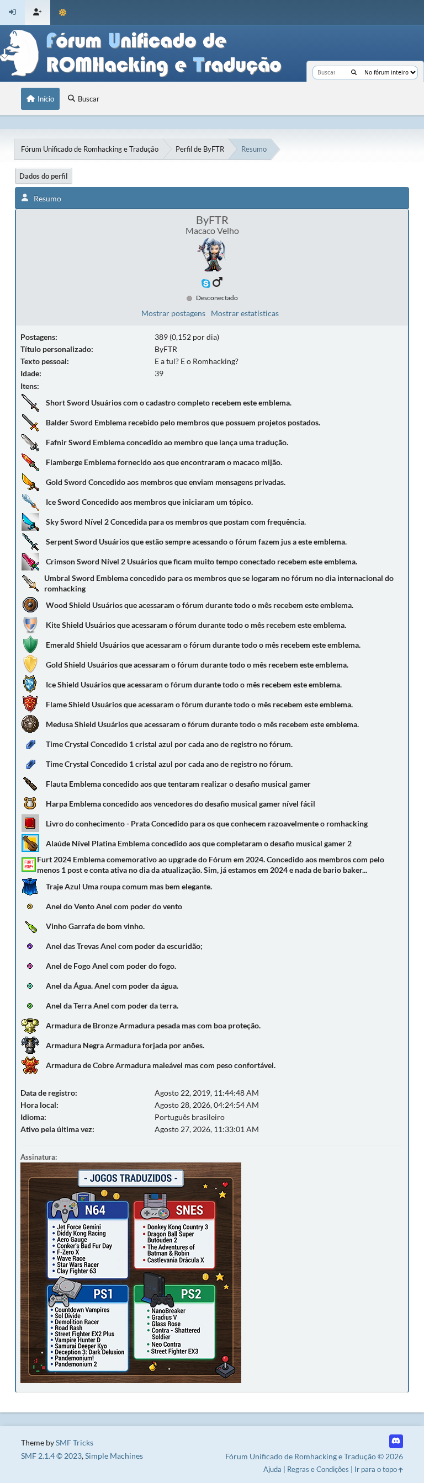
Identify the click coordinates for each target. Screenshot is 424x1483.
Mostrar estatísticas (245, 313)
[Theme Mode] (62, 12)
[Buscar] (354, 72)
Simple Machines (114, 1455)
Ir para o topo (376, 1469)
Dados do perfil (43, 176)
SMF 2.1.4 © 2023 (51, 1455)
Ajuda (272, 1469)
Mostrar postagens (173, 313)
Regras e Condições (318, 1469)
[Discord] (396, 1441)
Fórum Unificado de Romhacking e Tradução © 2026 (314, 1456)
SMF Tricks (74, 1442)
